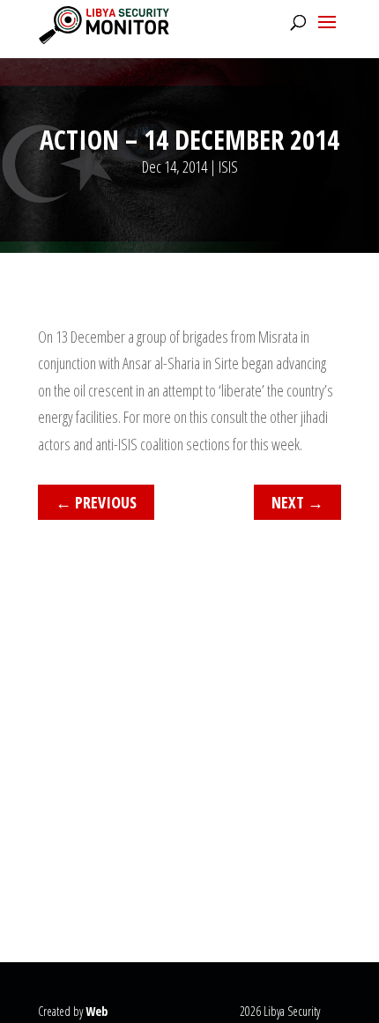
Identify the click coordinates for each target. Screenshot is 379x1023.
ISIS (228, 166)
